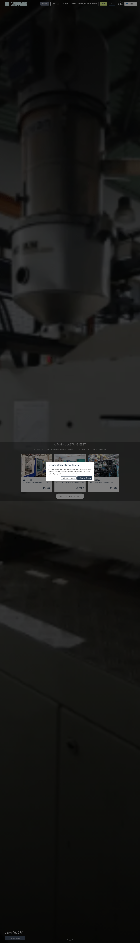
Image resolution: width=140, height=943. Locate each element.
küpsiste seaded (69, 478)
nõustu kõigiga (85, 478)
